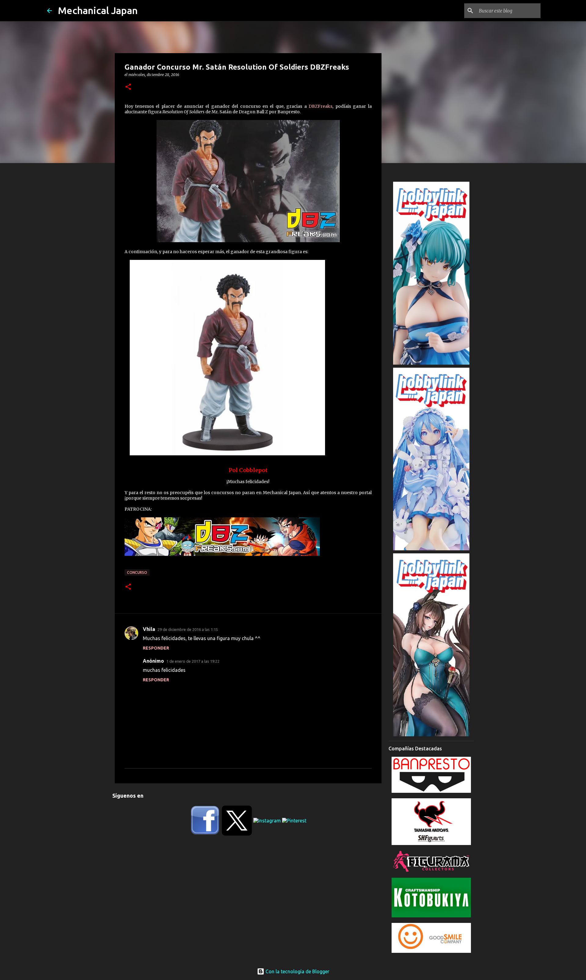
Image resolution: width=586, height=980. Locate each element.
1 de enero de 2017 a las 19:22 (192, 661)
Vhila (149, 629)
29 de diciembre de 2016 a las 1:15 (187, 629)
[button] (128, 87)
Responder (156, 648)
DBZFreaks (320, 106)
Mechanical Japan (98, 10)
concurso (137, 572)
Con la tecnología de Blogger (296, 971)
